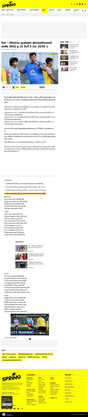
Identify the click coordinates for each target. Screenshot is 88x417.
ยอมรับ (6, 404)
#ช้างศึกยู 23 (12, 357)
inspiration (41, 401)
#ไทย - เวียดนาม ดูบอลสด (9, 354)
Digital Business (31, 399)
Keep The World (31, 389)
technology (30, 379)
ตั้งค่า (7, 407)
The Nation (68, 378)
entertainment (42, 391)
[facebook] (5, 83)
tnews (66, 399)
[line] (10, 83)
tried (51, 388)
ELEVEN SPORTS (18, 115)
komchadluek (69, 384)
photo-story (42, 384)
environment (30, 394)
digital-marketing (32, 401)
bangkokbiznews (69, 387)
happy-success (54, 384)
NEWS (7, 14)
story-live (53, 394)
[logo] (9, 4)
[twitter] (7, 83)
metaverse (29, 383)
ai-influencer (54, 393)
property (29, 403)
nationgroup (68, 381)
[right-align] (82, 11)
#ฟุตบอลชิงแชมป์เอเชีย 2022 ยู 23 (44, 354)
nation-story (42, 392)
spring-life (41, 398)
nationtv (67, 390)
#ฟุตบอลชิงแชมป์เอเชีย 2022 (25, 354)
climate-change (31, 391)
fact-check (41, 383)
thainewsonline (69, 396)
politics (40, 389)
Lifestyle (40, 396)
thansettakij (68, 402)
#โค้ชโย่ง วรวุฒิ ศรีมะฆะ (34, 357)
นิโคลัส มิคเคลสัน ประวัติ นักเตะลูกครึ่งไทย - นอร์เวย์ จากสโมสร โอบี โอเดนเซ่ (26, 190)
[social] (72, 4)
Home (3, 14)
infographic (41, 386)
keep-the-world (54, 389)
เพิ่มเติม (3, 401)
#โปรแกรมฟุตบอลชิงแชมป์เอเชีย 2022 (11, 360)
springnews (68, 393)
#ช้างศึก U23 (22, 357)
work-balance (42, 403)
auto (28, 381)
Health (52, 378)
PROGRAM (52, 383)
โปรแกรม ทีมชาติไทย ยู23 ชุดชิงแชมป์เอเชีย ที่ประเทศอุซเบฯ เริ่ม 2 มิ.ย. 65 (25, 187)
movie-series (41, 399)
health (52, 379)
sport (40, 381)
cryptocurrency (31, 404)
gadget (29, 386)
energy (28, 393)
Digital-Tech (30, 378)
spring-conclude (55, 386)
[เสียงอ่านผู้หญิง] (15, 87)
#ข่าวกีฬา (44, 357)
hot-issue (41, 379)
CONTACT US (53, 398)
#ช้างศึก (4, 357)
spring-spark (53, 391)
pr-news (40, 388)
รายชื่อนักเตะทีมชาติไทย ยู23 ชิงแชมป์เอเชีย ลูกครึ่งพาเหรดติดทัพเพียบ (24, 183)
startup (29, 384)
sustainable (30, 396)
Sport (12, 14)
